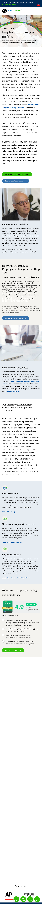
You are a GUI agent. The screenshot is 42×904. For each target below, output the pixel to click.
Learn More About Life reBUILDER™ (15, 578)
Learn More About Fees (10, 542)
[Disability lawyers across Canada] (38, 5)
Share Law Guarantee (12, 391)
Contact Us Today (8, 512)
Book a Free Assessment (14, 181)
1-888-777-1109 (10, 5)
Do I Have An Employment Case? (17, 174)
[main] (21, 449)
